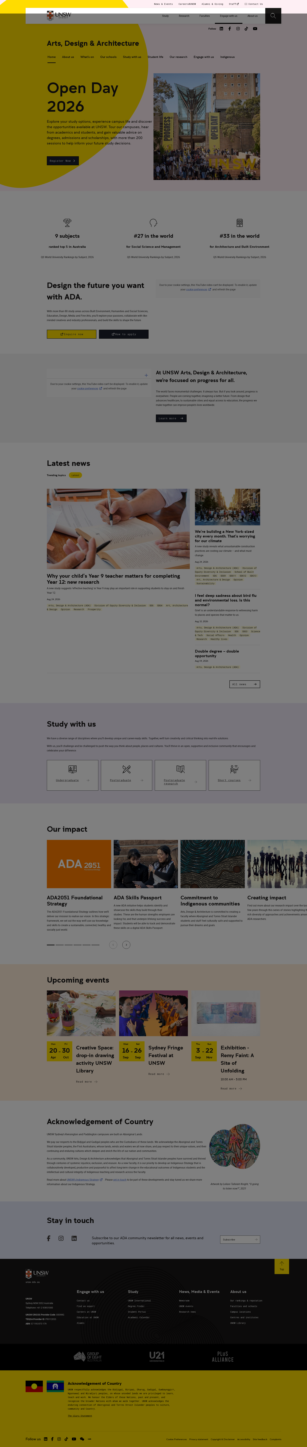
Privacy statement (198, 1439)
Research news (187, 1311)
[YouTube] (255, 28)
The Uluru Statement (80, 1415)
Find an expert (86, 1306)
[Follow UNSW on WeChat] (82, 1439)
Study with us (132, 57)
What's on (87, 57)
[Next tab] (126, 945)
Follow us (33, 1439)
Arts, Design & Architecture (93, 43)
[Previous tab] (113, 945)
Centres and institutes (244, 1317)
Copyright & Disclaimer (223, 1439)
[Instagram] (238, 28)
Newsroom (184, 1300)
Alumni (80, 1322)
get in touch (119, 1179)
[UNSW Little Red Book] (89, 1439)
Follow (212, 28)
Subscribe (229, 1239)
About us (68, 57)
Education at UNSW (87, 1317)
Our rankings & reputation (246, 1300)
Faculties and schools (243, 1306)
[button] (63, 160)
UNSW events (186, 1306)
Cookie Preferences (176, 1439)
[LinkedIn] (221, 28)
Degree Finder (136, 1306)
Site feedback (260, 1439)
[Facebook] (230, 28)
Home (51, 57)
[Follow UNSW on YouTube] (74, 1439)
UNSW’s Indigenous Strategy (85, 1179)
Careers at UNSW (86, 1311)
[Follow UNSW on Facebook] (52, 1439)
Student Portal (137, 1311)
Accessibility (243, 1439)
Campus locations (240, 1311)
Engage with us (204, 57)
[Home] (59, 16)
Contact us (83, 1300)
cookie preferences (196, 289)
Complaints (275, 1439)
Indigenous (227, 57)
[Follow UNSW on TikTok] (66, 1439)
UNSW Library (238, 1322)
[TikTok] (246, 28)
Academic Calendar (139, 1317)
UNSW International (139, 1300)
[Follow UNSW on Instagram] (59, 1439)
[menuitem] (165, 16)
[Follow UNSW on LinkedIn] (45, 1439)
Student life (155, 57)
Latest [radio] (75, 475)
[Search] (273, 16)
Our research (178, 57)
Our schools (108, 57)
